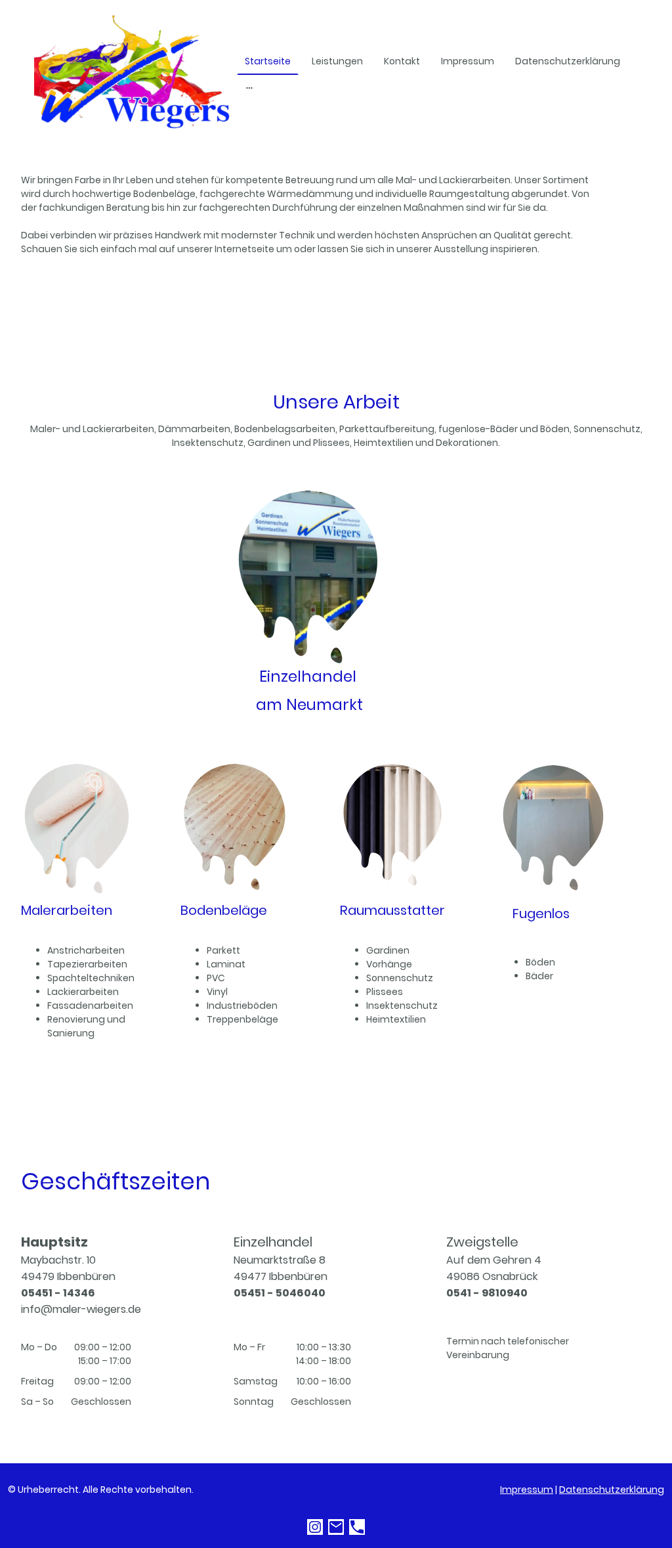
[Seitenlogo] (133, 74)
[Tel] (357, 1527)
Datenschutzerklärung (611, 1489)
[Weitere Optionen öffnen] (249, 87)
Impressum (526, 1489)
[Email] (336, 1527)
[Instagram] (315, 1527)
